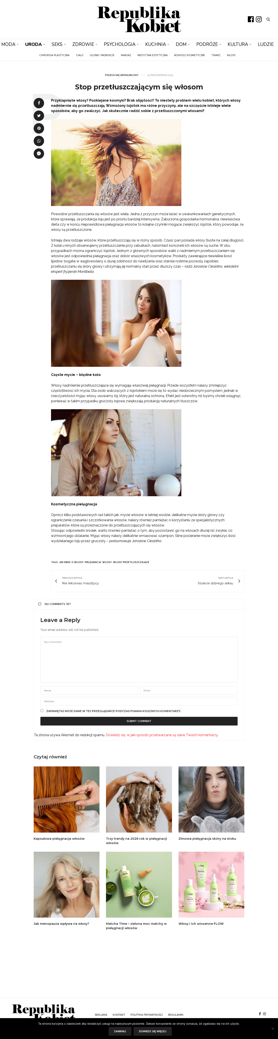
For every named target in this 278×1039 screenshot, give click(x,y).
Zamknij (120, 1031)
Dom (181, 44)
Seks (57, 44)
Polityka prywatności (147, 1015)
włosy (107, 562)
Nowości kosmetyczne (189, 55)
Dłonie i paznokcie (102, 55)
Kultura (238, 44)
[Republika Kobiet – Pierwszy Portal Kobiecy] (139, 19)
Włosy (231, 55)
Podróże (207, 44)
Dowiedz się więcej (152, 1031)
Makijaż (126, 55)
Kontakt (119, 1015)
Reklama (101, 1015)
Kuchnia (155, 44)
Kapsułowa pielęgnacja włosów (59, 839)
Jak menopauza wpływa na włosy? (61, 924)
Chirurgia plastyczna (54, 55)
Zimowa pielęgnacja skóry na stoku (207, 839)
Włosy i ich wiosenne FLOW (201, 924)
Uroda (33, 44)
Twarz (216, 55)
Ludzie (266, 44)
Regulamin (175, 1015)
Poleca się (112, 75)
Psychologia (120, 44)
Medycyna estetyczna (152, 55)
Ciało (79, 55)
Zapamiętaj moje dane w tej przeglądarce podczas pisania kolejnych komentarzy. (113, 711)
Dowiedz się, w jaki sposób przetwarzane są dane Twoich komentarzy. (162, 735)
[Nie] (272, 1028)
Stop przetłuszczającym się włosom (139, 87)
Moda (8, 44)
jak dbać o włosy (71, 562)
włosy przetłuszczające (131, 562)
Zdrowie (83, 44)
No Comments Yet (58, 604)
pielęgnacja (93, 562)
